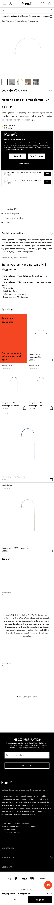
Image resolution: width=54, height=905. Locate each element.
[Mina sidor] (10, 3)
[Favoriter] (42, 3)
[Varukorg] (49, 3)
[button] (14, 899)
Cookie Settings (24, 163)
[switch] (27, 233)
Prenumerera (27, 765)
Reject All (17, 156)
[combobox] (14, 899)
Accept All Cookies (36, 156)
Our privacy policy (18, 149)
